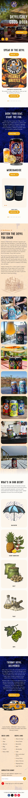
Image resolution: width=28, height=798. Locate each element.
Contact (4, 749)
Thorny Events (19, 741)
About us (5, 744)
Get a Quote (20, 32)
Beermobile (18, 744)
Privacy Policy (19, 758)
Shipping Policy (19, 763)
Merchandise (19, 749)
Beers (17, 746)
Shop (4, 741)
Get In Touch (13, 695)
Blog (4, 746)
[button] (1, 4)
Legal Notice (19, 766)
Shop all (13, 54)
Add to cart (13, 96)
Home (4, 739)
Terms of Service (20, 761)
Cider (17, 751)
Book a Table (13, 133)
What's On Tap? (19, 739)
